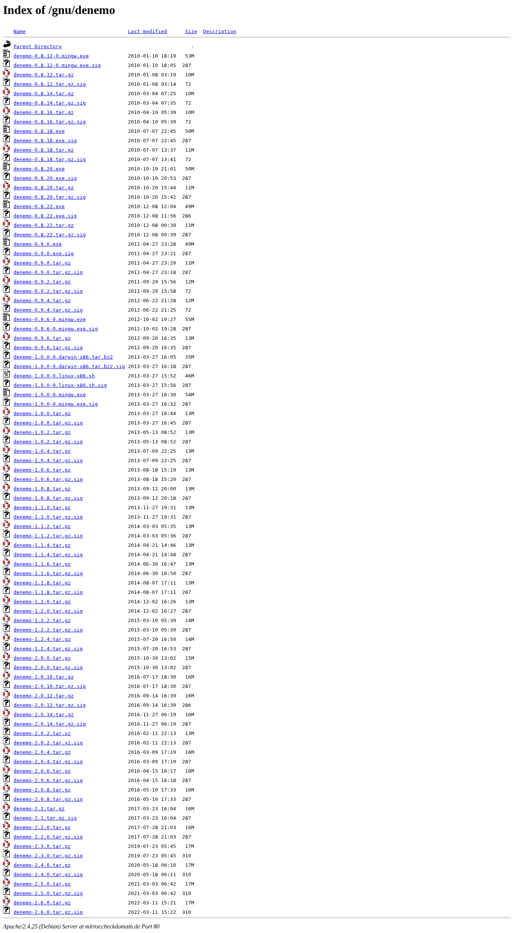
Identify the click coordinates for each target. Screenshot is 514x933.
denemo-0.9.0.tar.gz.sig (48, 272)
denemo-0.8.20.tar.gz (44, 187)
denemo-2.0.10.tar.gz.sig (50, 686)
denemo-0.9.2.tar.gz (42, 282)
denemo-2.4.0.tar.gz (42, 865)
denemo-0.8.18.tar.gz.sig (50, 159)
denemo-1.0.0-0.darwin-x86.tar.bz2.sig (69, 366)
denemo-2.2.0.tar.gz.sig (48, 837)
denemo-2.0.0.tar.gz (42, 658)
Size (191, 31)
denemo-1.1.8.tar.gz (42, 583)
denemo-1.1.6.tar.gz (42, 564)
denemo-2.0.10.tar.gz (44, 677)
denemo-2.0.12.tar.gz (44, 696)
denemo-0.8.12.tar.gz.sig (50, 84)
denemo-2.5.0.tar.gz (42, 884)
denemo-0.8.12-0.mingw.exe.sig (57, 65)
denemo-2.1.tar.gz (39, 808)
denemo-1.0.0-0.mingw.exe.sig (56, 404)
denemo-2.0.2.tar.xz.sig (48, 743)
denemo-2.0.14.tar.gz (44, 714)
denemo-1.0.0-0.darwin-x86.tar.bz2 (63, 357)
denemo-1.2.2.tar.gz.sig (48, 630)
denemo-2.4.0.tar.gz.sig (48, 874)
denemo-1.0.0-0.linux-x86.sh (54, 376)
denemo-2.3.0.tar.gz (42, 846)
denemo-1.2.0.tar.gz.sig (48, 611)
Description (219, 31)
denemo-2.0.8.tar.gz (42, 790)
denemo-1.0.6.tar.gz (42, 470)
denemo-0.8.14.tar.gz (44, 93)
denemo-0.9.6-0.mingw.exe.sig (56, 329)
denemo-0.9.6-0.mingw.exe (50, 319)
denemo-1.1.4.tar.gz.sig (48, 554)
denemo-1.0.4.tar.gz (42, 451)
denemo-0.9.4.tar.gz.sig (48, 310)
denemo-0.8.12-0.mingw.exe (51, 56)
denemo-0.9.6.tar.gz (42, 338)
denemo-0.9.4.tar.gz (42, 300)
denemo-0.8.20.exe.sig (45, 178)
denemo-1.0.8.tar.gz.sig (48, 498)
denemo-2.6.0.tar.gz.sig (48, 912)
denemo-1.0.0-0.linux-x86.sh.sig (60, 385)
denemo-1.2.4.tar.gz (42, 639)
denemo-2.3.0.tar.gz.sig (48, 855)
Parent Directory (38, 46)
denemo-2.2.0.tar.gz (42, 827)
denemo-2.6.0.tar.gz (42, 903)
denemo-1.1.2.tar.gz (42, 526)
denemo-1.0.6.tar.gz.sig (48, 479)
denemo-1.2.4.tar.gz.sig (48, 648)
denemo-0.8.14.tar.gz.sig (50, 103)
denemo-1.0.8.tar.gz (42, 489)
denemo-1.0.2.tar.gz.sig (48, 441)
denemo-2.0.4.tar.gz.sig (48, 761)
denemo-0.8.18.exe (39, 131)
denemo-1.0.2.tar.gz (42, 432)
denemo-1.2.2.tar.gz (42, 620)
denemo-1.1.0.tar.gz (42, 507)
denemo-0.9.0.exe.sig (44, 253)
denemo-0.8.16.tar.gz (44, 112)
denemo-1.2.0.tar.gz (42, 601)
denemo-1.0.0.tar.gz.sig (48, 423)
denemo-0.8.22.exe (39, 206)
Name (20, 31)
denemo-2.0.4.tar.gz (42, 752)
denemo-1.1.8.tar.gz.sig (48, 592)
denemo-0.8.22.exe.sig (45, 216)
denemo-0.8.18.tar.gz (44, 150)
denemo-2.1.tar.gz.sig (45, 818)
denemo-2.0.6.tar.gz (42, 771)
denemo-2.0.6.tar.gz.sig (48, 780)
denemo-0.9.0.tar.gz (42, 263)
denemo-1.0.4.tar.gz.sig (48, 460)
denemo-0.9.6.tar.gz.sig (48, 347)
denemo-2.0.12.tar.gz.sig (50, 705)
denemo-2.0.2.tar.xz (42, 733)
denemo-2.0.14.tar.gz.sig (50, 724)
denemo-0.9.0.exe (38, 244)
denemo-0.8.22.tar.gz (44, 225)
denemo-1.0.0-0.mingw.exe (50, 394)
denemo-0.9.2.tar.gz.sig (48, 291)
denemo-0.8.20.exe (39, 169)
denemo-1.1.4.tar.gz (42, 545)
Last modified (147, 31)
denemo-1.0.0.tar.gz (42, 413)
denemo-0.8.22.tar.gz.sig (50, 234)
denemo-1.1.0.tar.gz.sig (48, 517)
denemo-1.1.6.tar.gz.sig (48, 573)
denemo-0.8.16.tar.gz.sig (50, 122)
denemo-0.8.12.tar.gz (44, 75)
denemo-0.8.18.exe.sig (45, 140)
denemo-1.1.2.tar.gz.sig (48, 536)
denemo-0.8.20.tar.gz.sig (50, 197)
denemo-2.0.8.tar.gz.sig (48, 799)
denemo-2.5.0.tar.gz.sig (48, 893)
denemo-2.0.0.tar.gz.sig (48, 667)
